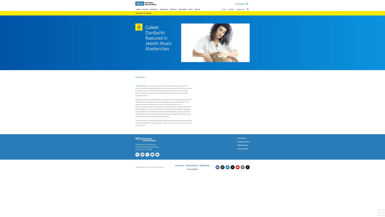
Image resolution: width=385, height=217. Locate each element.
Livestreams (241, 138)
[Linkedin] (157, 155)
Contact (231, 9)
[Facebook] (142, 155)
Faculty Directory (243, 142)
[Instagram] (137, 155)
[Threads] (248, 167)
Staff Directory (242, 145)
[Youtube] (152, 155)
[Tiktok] (243, 167)
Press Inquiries (242, 149)
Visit (223, 9)
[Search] (248, 9)
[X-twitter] (147, 155)
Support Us (240, 9)
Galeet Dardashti (141, 86)
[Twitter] (233, 167)
